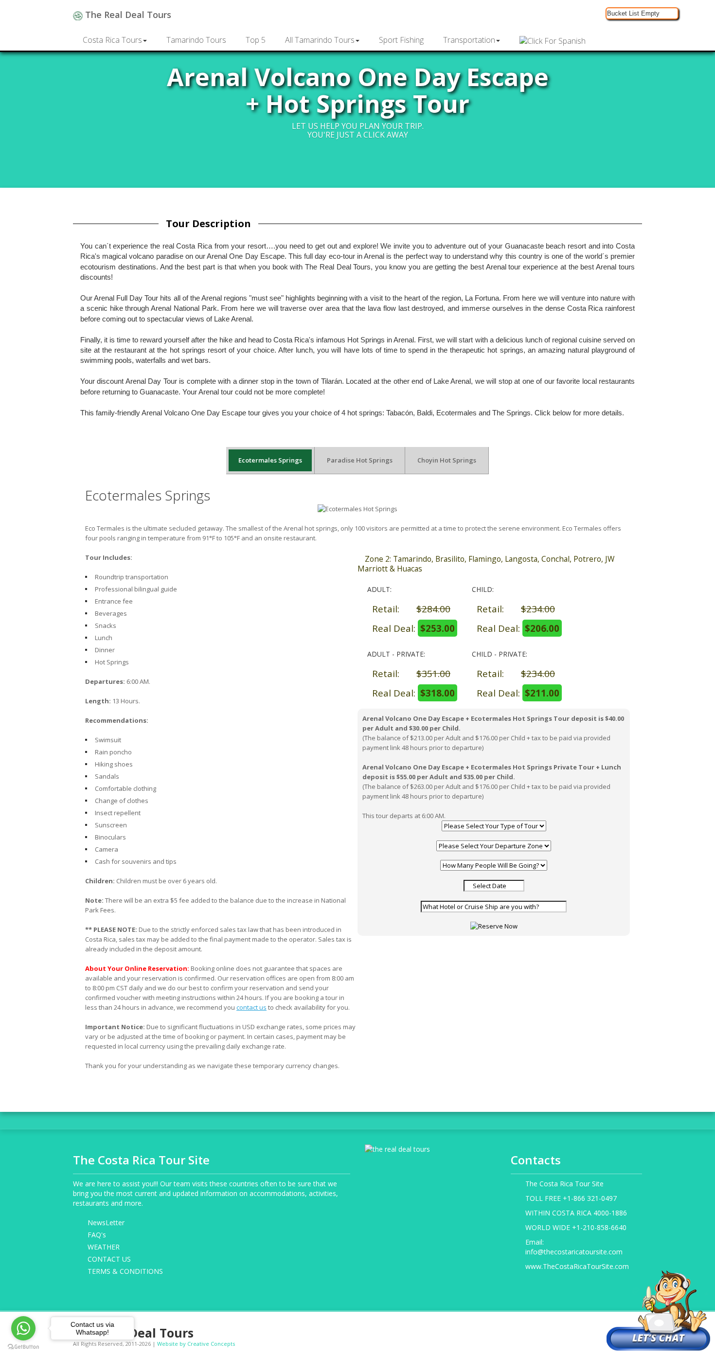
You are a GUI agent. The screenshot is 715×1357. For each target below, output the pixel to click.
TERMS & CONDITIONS (125, 1271)
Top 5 (256, 40)
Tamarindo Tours (196, 40)
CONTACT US (109, 1259)
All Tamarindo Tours (320, 40)
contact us (251, 1007)
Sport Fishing (401, 40)
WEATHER (104, 1246)
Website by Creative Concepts (196, 1343)
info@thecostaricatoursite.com (574, 1251)
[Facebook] (561, 1329)
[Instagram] (576, 1329)
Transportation (469, 40)
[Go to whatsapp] (23, 1328)
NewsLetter (106, 1222)
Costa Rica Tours (112, 40)
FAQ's (97, 1234)
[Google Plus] (591, 1329)
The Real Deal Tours (127, 14)
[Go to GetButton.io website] (23, 1347)
